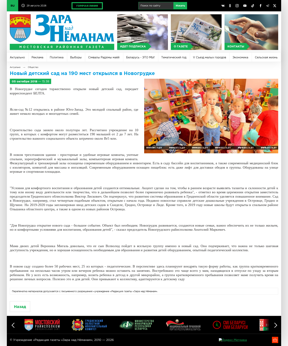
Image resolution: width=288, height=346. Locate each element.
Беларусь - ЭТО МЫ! (140, 57)
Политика (56, 57)
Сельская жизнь (266, 57)
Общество (33, 67)
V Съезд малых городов (209, 57)
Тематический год (173, 57)
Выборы (76, 57)
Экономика (240, 57)
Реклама (37, 57)
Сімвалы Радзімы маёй (104, 57)
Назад (20, 306)
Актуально (17, 57)
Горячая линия (87, 6)
